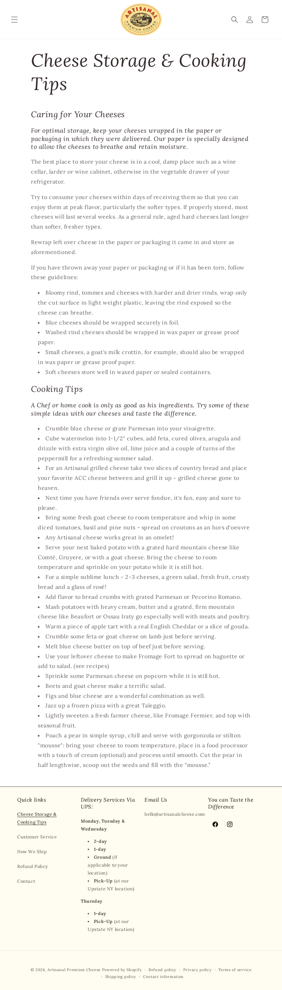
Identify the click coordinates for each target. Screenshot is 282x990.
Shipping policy (121, 976)
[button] (14, 19)
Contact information (163, 976)
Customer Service (37, 837)
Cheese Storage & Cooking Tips (37, 818)
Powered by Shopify (122, 969)
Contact (26, 881)
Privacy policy (197, 969)
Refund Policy (32, 866)
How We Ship (32, 852)
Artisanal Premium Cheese (74, 969)
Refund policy (162, 969)
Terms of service (234, 969)
